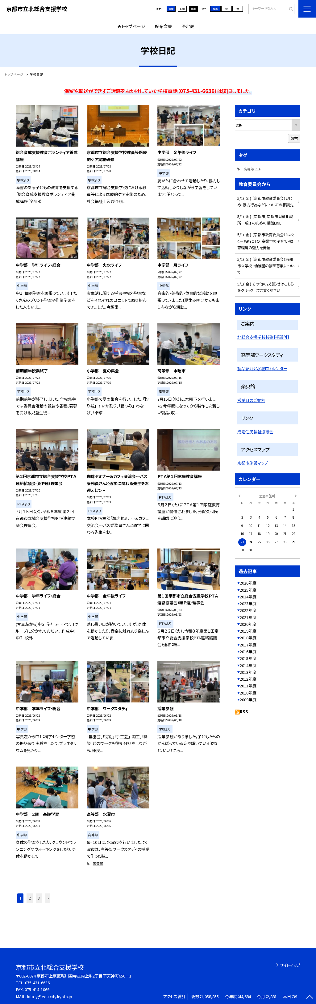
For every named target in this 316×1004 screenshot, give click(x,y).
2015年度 (248, 658)
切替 (294, 138)
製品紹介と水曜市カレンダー (262, 368)
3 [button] (39, 898)
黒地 (193, 8)
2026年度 (248, 583)
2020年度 (248, 624)
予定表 (187, 26)
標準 (215, 8)
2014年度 (248, 665)
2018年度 (248, 638)
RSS (244, 712)
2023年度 (248, 603)
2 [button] (30, 898)
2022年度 (248, 610)
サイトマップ (290, 965)
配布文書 (163, 26)
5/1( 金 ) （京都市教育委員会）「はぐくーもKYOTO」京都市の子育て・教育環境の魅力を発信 (265, 241)
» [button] (48, 898)
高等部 (98, 863)
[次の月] (296, 495)
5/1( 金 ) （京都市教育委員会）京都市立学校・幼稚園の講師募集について (265, 266)
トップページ (133, 26)
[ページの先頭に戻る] (309, 997)
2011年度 (248, 686)
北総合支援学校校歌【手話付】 (263, 337)
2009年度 (248, 699)
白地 (182, 8)
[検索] (289, 9)
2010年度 (248, 693)
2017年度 (248, 645)
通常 (170, 8)
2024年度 (248, 597)
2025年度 (248, 590)
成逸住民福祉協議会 (255, 432)
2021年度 (248, 617)
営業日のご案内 (251, 400)
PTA (257, 169)
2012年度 (248, 679)
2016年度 (248, 651)
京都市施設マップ (252, 463)
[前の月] (239, 495)
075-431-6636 (37, 983)
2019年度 (248, 631)
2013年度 (248, 672)
